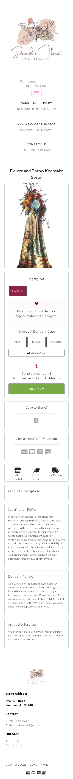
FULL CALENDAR (37, 352)
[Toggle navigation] (36, 92)
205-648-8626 (41, 150)
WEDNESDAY (56, 342)
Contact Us (14, 745)
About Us (12, 741)
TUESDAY (36, 342)
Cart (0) (40, 86)
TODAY (17, 342)
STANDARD (17, 291)
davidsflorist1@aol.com (26, 725)
